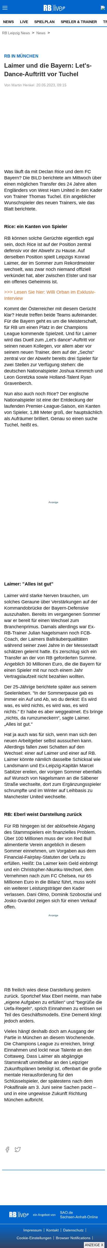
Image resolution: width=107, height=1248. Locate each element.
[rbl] (19, 1214)
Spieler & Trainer (79, 22)
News (8, 22)
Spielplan (44, 22)
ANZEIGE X (94, 1245)
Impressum (32, 1230)
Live (24, 22)
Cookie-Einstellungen (34, 1238)
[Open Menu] (5, 9)
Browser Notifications (73, 1238)
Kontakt (52, 1230)
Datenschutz (73, 1230)
